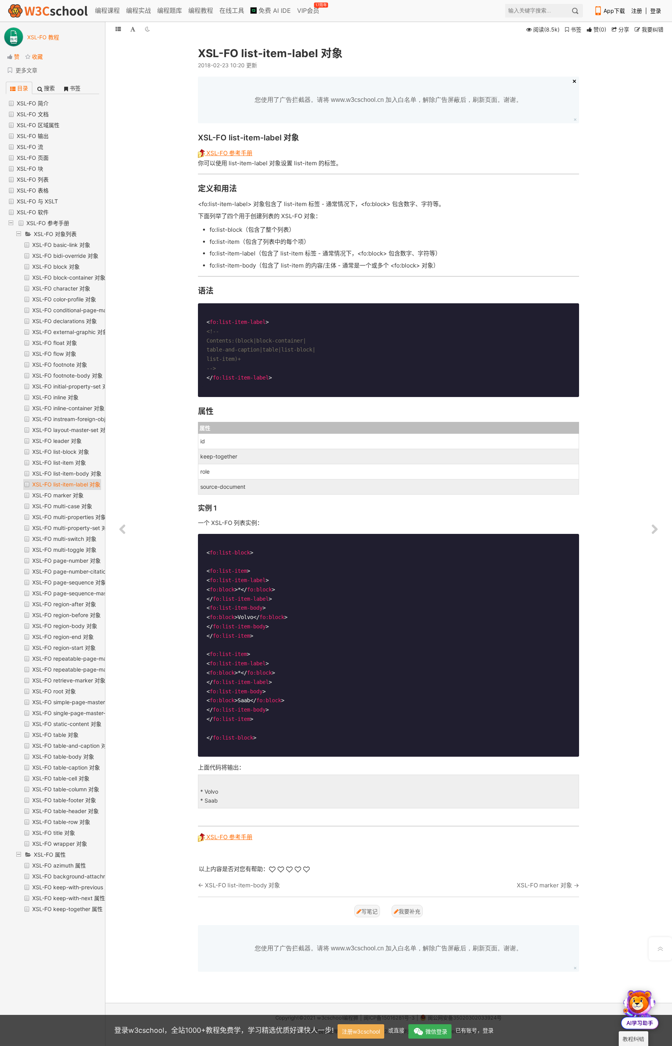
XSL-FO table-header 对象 (65, 811)
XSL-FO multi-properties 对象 (69, 517)
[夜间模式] (147, 29)
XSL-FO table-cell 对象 (60, 778)
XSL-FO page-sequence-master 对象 (79, 593)
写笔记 (369, 911)
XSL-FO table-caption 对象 (66, 767)
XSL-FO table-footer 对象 (64, 800)
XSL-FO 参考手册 (47, 223)
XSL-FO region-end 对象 (63, 636)
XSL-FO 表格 (33, 190)
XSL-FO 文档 (33, 114)
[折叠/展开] (118, 29)
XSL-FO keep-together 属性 (67, 909)
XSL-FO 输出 (33, 136)
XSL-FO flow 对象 (54, 353)
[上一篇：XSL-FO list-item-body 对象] (122, 529)
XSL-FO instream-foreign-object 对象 (79, 419)
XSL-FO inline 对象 (55, 397)
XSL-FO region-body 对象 (64, 626)
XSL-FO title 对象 (53, 832)
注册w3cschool (361, 1031)
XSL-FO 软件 (33, 212)
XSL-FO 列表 (33, 179)
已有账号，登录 (474, 1030)
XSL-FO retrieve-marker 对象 (68, 680)
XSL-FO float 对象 (54, 342)
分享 (623, 29)
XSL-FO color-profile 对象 (64, 299)
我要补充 (409, 911)
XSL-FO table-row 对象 (61, 822)
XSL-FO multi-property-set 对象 (72, 528)
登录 (655, 10)
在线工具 (231, 10)
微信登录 (436, 1031)
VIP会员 (308, 8)
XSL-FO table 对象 (55, 734)
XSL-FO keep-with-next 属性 (68, 898)
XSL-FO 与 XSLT (37, 201)
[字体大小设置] (132, 29)
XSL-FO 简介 (33, 103)
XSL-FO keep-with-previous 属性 (74, 887)
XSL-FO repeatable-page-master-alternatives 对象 (96, 658)
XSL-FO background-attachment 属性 (80, 876)
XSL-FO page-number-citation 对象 (76, 571)
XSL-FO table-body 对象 (63, 756)
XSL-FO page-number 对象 (66, 560)
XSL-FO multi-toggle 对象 (64, 549)
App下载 (614, 10)
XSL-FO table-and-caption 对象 (72, 745)
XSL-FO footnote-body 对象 (67, 375)
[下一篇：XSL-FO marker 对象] (654, 529)
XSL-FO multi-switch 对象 (64, 538)
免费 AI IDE (274, 10)
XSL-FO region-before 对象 (66, 615)
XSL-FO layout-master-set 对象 (71, 430)
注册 (636, 10)
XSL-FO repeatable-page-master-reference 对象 (93, 669)
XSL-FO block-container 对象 (68, 277)
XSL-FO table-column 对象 (65, 789)
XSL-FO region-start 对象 (64, 647)
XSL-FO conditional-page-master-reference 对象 (93, 310)
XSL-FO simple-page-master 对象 (74, 702)
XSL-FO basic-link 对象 (61, 244)
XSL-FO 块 (30, 168)
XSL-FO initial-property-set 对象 (72, 386)
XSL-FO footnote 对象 (59, 364)
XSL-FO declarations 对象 (64, 321)
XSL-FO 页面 (33, 157)
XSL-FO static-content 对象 (67, 724)
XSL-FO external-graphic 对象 (70, 332)
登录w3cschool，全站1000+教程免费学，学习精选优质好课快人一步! (224, 1030)
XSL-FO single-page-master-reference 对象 (87, 713)
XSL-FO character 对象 (61, 288)
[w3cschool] (48, 10)
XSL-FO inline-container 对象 (68, 408)
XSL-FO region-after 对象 (64, 604)
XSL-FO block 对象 (56, 266)
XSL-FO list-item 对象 (59, 462)
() (599, 29)
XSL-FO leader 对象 (57, 440)
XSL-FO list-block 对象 (60, 451)
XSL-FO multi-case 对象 (62, 506)
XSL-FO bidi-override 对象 (65, 255)
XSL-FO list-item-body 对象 (67, 473)
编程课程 (107, 10)
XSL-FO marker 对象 (58, 495)
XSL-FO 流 (30, 146)
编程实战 (138, 10)
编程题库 (169, 10)
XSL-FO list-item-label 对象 (66, 484)
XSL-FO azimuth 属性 (59, 865)
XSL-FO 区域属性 (38, 125)
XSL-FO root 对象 (54, 691)
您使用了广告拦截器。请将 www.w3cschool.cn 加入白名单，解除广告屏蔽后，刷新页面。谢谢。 (388, 99)
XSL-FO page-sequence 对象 (69, 582)
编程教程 (200, 10)
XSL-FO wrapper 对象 (59, 843)
